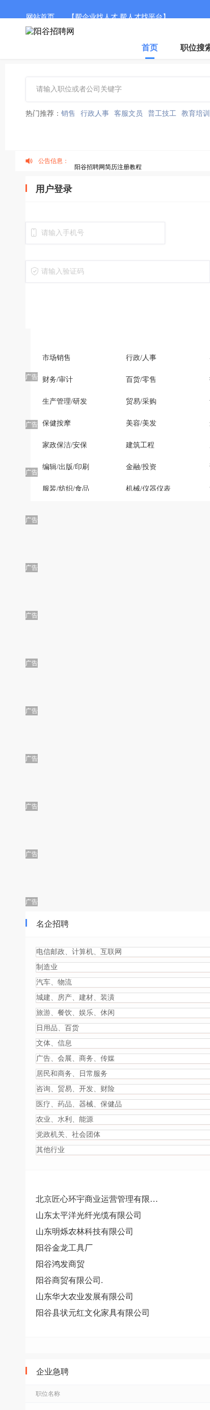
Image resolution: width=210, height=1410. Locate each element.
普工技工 (162, 113)
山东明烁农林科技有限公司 (85, 1231)
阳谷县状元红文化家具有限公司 (93, 1312)
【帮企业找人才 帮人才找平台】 (119, 17)
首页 (150, 47)
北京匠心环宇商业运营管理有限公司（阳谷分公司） (99, 1199)
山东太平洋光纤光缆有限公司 (89, 1215)
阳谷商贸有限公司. (69, 1280)
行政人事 (95, 113)
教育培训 (195, 113)
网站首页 (40, 17)
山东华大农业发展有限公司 (85, 1296)
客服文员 (128, 113)
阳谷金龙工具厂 (64, 1247)
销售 (68, 113)
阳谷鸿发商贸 (60, 1264)
